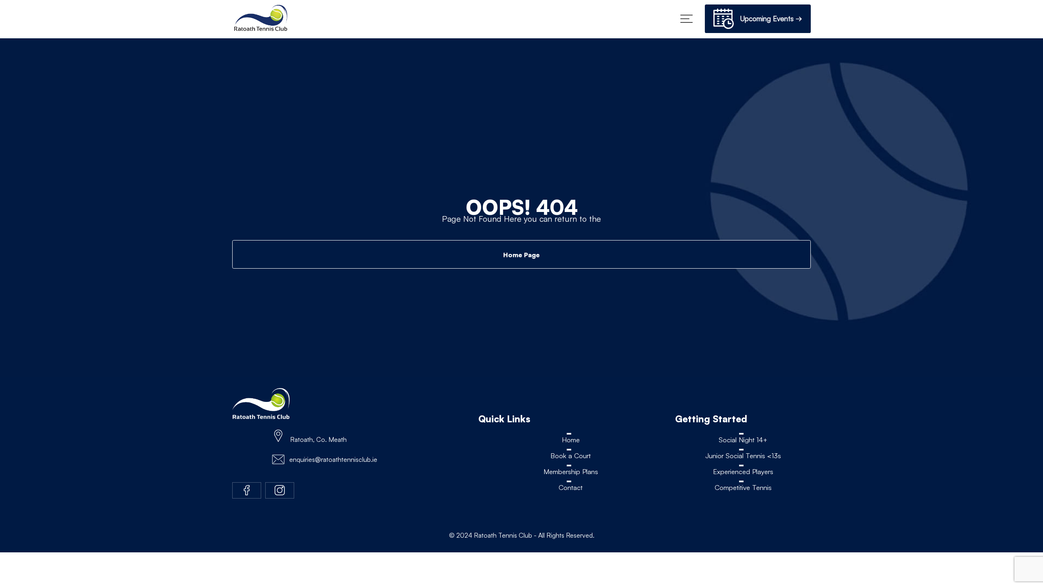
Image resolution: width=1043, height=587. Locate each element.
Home (570, 439)
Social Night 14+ (743, 439)
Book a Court (570, 455)
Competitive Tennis (742, 487)
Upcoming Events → (768, 18)
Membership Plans (571, 472)
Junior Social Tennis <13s (743, 455)
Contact (570, 487)
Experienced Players (743, 472)
